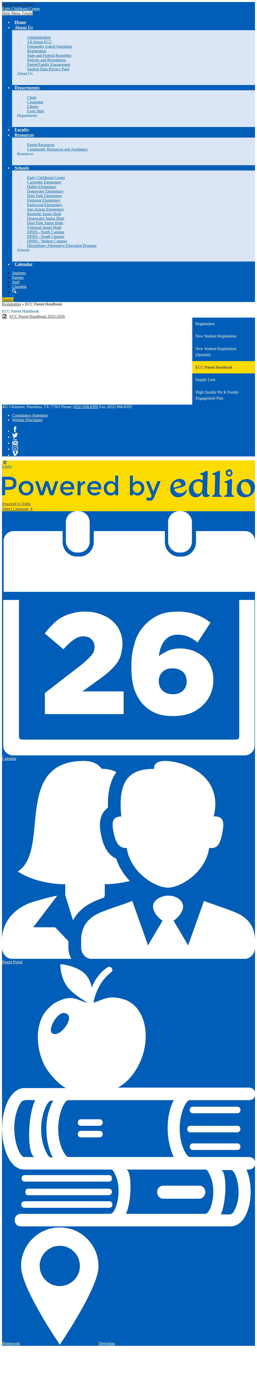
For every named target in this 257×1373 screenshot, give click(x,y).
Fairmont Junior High (44, 227)
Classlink (19, 286)
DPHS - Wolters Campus (47, 241)
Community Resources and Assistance (57, 149)
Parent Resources (40, 145)
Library (33, 106)
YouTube (15, 441)
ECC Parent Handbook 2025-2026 (37, 316)
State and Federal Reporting (49, 55)
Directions (107, 1343)
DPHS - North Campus (45, 232)
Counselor (35, 102)
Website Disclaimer (27, 420)
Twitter (15, 435)
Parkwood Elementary (44, 205)
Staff (16, 282)
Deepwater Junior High (45, 218)
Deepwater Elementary (45, 191)
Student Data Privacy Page (48, 69)
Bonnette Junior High (44, 214)
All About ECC (39, 42)
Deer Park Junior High (45, 223)
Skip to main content (18, 4)
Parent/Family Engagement (48, 64)
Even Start (35, 111)
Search (14, 291)
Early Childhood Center (46, 178)
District (8, 299)
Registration (36, 51)
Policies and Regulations (46, 60)
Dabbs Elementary (41, 187)
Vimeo (15, 453)
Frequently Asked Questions (49, 46)
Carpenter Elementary (44, 182)
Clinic (32, 97)
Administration (39, 37)
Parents (18, 277)
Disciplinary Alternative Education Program (61, 245)
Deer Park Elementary (44, 196)
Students (19, 273)
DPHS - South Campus (45, 236)
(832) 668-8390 (85, 407)
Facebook (15, 429)
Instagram (15, 447)
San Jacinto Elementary (45, 209)
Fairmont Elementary (43, 200)
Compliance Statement (30, 415)
